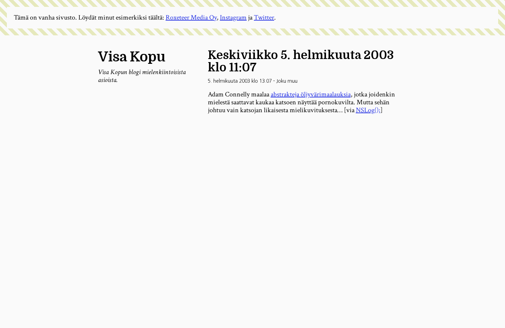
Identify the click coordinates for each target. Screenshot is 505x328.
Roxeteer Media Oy (191, 17)
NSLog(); (368, 110)
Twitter (264, 17)
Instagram (233, 17)
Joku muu (287, 81)
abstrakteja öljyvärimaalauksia (311, 94)
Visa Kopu (131, 57)
